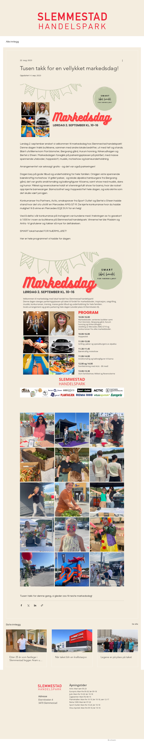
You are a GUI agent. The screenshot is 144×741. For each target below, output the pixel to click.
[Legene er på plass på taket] (117, 640)
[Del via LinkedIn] (35, 605)
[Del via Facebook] (21, 605)
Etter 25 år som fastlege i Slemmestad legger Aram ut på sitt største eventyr (25, 659)
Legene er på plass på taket (116, 657)
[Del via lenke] (42, 605)
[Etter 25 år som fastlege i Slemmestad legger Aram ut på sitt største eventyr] (26, 640)
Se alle (135, 624)
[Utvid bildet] (37, 430)
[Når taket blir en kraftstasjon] (72, 640)
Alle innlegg (12, 41)
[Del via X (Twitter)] (28, 605)
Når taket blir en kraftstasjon (71, 657)
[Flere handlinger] (122, 60)
